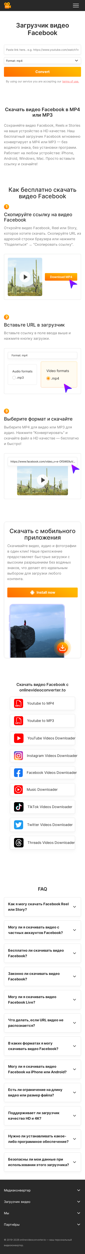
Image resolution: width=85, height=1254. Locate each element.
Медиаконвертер (17, 1190)
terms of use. (70, 81)
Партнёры (12, 1224)
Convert (42, 72)
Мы (6, 1213)
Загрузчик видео (17, 1202)
